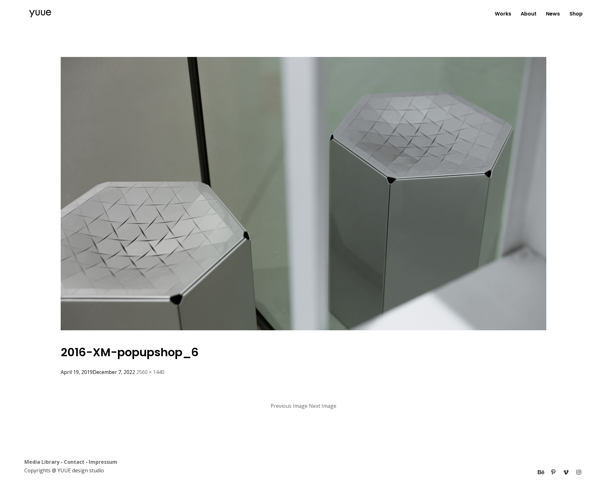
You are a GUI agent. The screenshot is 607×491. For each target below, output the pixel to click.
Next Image (322, 405)
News (553, 13)
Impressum (103, 461)
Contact (74, 461)
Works (503, 13)
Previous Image (289, 405)
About (528, 13)
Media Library (41, 461)
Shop (576, 13)
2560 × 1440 (150, 372)
